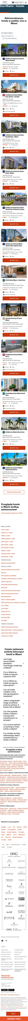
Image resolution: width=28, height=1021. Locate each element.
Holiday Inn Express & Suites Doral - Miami (14, 172)
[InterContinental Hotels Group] (4, 2)
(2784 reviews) (14, 328)
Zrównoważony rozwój (7, 962)
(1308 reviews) (14, 441)
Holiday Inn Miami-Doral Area (14, 432)
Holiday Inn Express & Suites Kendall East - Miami (14, 135)
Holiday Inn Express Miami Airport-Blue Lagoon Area (13, 244)
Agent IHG (17, 954)
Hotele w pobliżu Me (5, 798)
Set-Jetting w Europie (6, 761)
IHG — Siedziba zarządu (7, 964)
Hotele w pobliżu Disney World (12, 791)
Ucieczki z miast (17, 761)
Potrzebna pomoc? (6, 956)
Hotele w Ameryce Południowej (15, 812)
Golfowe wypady (7, 770)
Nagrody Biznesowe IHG (20, 956)
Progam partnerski (5, 954)
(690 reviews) (14, 181)
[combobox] (7, 36)
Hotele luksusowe (17, 798)
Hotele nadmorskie (5, 775)
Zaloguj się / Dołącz (18, 2)
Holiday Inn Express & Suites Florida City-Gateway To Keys (14, 208)
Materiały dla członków (20, 962)
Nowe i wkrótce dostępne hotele (18, 763)
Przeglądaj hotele (18, 949)
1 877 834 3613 (5, 986)
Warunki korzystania (19, 966)
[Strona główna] (3, 844)
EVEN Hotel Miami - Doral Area (15, 280)
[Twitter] (6, 940)
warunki (5, 1004)
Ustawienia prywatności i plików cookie (7, 969)
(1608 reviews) (14, 217)
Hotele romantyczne (17, 764)
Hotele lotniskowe (12, 766)
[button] (26, 2)
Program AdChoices (6, 966)
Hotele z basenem (5, 764)
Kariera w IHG (4, 949)
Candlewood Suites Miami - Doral (14, 355)
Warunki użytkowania (19, 964)
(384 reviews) (14, 253)
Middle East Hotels (5, 814)
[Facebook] (2, 940)
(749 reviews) (14, 106)
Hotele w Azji (12, 808)
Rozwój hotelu (18, 952)
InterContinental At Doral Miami (13, 319)
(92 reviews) (14, 364)
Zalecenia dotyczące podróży (6, 959)
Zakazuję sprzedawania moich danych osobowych (20, 970)
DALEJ (13, 1013)
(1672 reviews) (14, 477)
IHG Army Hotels (18, 958)
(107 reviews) (14, 289)
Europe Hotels (4, 808)
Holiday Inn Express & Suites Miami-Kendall (14, 59)
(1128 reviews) (14, 403)
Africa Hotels (15, 814)
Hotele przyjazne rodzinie (7, 787)
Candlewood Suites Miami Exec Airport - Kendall (13, 95)
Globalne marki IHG (6, 952)
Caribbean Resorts (16, 775)
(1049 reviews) (14, 144)
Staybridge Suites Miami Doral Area (15, 394)
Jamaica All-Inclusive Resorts (14, 780)
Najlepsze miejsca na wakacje (8, 799)
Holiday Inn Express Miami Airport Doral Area (13, 468)
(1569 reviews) (14, 68)
